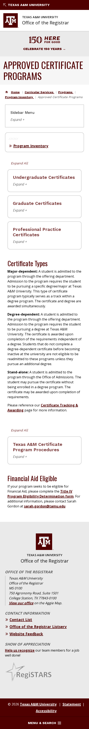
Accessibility (46, 711)
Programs (65, 92)
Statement (72, 704)
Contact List (21, 619)
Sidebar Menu (22, 112)
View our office (21, 603)
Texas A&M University (29, 5)
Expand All (19, 163)
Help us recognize (20, 650)
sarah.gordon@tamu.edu (44, 506)
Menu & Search (42, 723)
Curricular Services (39, 92)
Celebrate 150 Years (42, 49)
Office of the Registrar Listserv (38, 626)
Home (15, 92)
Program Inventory (19, 97)
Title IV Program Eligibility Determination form (40, 494)
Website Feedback (26, 633)
